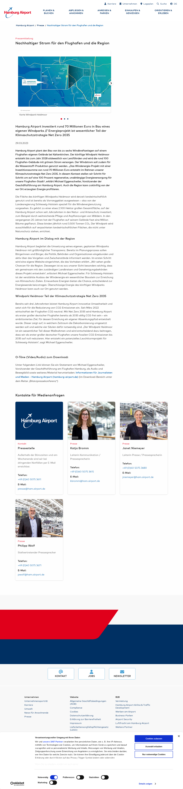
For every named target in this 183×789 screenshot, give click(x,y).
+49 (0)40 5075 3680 (134, 467)
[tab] (61, 119)
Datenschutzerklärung (81, 715)
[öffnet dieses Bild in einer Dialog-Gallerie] (39, 421)
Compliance (76, 707)
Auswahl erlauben (153, 746)
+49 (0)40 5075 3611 (29, 479)
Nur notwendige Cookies (153, 754)
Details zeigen (145, 784)
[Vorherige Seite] (18, 83)
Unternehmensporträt (36, 701)
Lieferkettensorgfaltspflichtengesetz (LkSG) (89, 728)
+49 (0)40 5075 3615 (82, 471)
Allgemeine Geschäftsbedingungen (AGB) (88, 702)
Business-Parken (124, 715)
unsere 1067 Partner (53, 742)
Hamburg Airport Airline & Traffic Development (132, 706)
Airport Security (123, 719)
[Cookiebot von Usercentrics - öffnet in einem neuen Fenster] (17, 784)
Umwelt (28, 708)
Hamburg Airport (25, 25)
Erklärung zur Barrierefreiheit (85, 719)
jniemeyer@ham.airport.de (138, 476)
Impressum (76, 723)
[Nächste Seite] (111, 83)
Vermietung (121, 701)
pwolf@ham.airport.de (31, 574)
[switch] (80, 777)
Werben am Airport (125, 711)
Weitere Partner (123, 727)
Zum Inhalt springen (4, 3)
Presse (40, 25)
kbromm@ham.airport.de (85, 480)
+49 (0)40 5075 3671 (29, 565)
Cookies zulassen (154, 738)
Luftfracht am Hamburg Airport (132, 723)
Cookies (74, 711)
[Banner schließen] (179, 736)
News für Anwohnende (36, 712)
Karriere (28, 704)
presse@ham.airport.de (31, 488)
